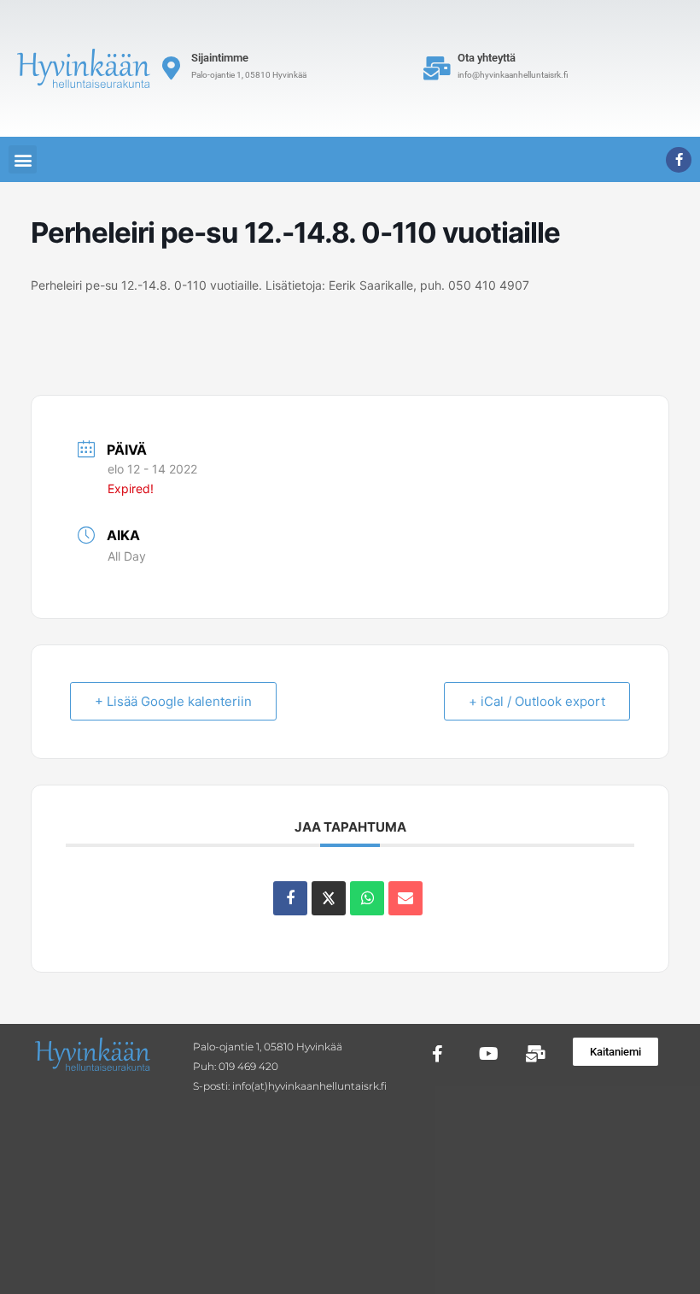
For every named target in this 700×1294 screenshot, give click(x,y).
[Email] (405, 898)
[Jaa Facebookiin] (290, 898)
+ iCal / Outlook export (537, 701)
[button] (23, 159)
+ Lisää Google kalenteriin (173, 701)
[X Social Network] (329, 898)
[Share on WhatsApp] (367, 898)
